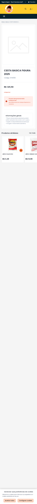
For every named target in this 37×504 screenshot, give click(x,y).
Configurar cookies (25, 501)
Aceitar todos (9, 501)
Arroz (7, 22)
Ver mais (32, 133)
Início (3, 22)
